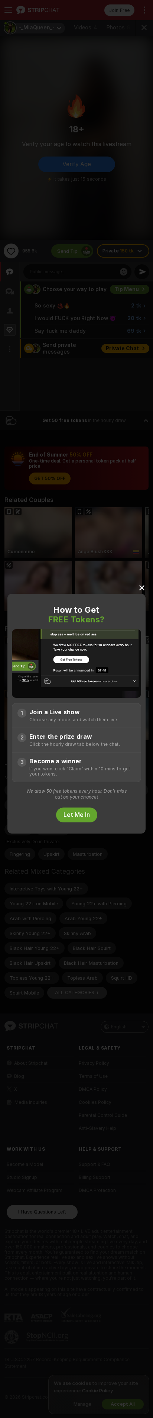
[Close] (142, 587)
